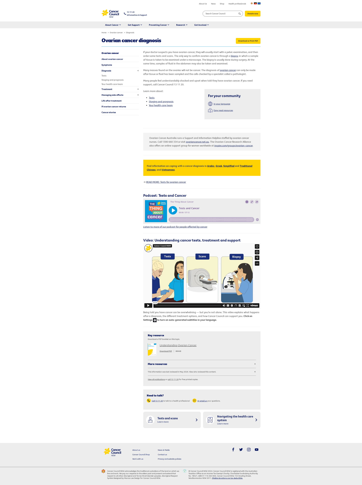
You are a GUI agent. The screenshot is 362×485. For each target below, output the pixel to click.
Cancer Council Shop (141, 454)
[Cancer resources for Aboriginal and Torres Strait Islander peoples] (255, 3)
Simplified (228, 166)
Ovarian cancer (116, 32)
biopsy (234, 55)
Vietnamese (168, 169)
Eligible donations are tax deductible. (227, 478)
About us (136, 450)
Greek (219, 166)
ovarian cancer (228, 70)
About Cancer (111, 24)
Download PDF (166, 351)
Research (180, 24)
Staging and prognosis (161, 101)
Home (104, 32)
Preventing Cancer (158, 24)
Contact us (162, 454)
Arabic (211, 166)
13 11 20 (137, 13)
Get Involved (200, 24)
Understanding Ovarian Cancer (178, 345)
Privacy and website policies (169, 459)
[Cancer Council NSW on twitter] (241, 449)
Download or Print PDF (248, 41)
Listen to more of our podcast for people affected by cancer (175, 226)
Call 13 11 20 (157, 401)
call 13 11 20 (173, 379)
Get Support (134, 24)
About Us (203, 3)
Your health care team (161, 105)
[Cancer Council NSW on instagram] (249, 449)
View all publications (156, 379)
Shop (222, 3)
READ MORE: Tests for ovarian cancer (166, 182)
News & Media (164, 450)
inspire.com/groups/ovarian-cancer (233, 145)
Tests (152, 97)
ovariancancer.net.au (197, 141)
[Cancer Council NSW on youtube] (256, 449)
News (213, 3)
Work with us (137, 459)
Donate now (252, 13)
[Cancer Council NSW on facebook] (233, 449)
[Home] (110, 13)
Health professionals (237, 3)
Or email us (202, 401)
